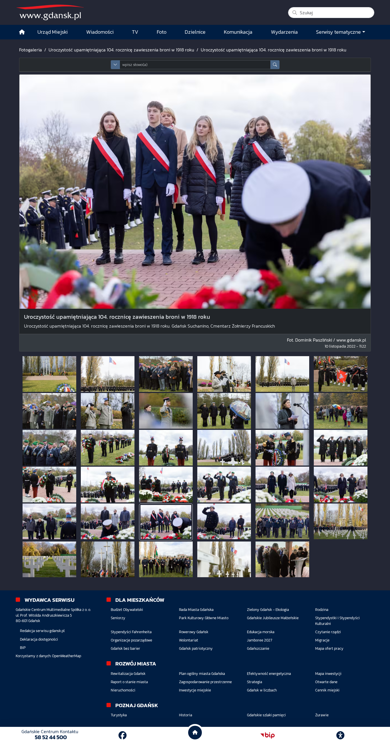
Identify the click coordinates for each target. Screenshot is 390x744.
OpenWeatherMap (66, 656)
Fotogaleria (30, 49)
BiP (23, 647)
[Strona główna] (22, 32)
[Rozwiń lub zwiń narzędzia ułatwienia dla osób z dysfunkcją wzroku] (340, 735)
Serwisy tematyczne (338, 32)
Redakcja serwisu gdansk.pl (42, 630)
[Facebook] (122, 735)
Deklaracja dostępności (39, 639)
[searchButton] (275, 64)
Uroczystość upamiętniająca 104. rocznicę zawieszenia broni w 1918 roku (121, 49)
